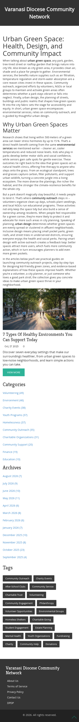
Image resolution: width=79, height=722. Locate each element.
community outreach (17, 578)
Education (11, 459)
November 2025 (14, 542)
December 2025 (15, 535)
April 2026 (11, 505)
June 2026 (11, 491)
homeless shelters (15, 619)
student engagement (16, 627)
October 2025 (13, 549)
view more (13, 372)
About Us (12, 681)
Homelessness (14, 422)
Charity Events (14, 407)
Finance (10, 452)
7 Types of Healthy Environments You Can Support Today (37, 337)
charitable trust (14, 594)
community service (42, 586)
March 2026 (12, 513)
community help (29, 644)
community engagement (19, 603)
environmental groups (51, 611)
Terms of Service (17, 686)
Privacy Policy (15, 692)
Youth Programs (15, 415)
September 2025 (15, 557)
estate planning (43, 627)
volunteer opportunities (18, 611)
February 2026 (13, 520)
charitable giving (41, 619)
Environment (13, 400)
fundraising (63, 636)
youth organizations (39, 636)
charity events (44, 578)
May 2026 (11, 498)
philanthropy (47, 603)
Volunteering (13, 393)
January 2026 (12, 527)
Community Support (18, 444)
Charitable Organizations (21, 437)
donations (51, 644)
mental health (13, 636)
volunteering (36, 594)
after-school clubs (15, 586)
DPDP (10, 703)
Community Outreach (18, 430)
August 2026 (12, 476)
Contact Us (13, 697)
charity (9, 644)
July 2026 (10, 483)
